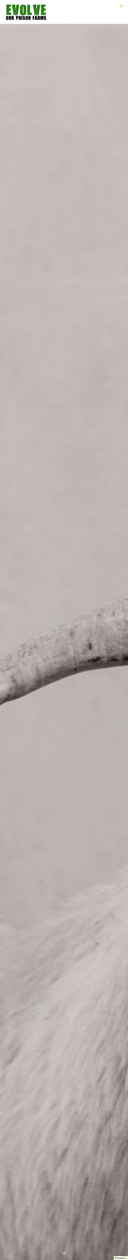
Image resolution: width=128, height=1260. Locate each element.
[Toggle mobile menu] (121, 5)
